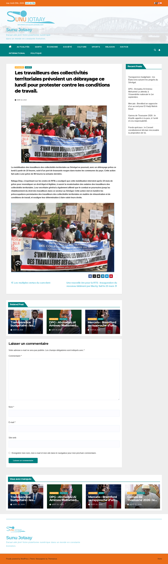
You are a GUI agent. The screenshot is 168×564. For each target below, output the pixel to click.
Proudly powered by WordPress (17, 559)
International (17, 53)
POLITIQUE (36, 53)
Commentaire (15, 356)
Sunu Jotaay (19, 29)
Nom (11, 407)
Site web (12, 438)
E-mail (12, 422)
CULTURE (81, 47)
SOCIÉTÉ (67, 47)
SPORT (101, 319)
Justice (124, 47)
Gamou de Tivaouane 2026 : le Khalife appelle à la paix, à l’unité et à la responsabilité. (143, 118)
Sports (96, 47)
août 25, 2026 (19, 504)
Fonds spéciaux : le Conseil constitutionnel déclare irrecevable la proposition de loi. (143, 130)
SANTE (38, 47)
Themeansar (52, 559)
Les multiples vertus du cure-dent (31, 282)
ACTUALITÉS (23, 47)
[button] (155, 50)
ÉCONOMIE (52, 47)
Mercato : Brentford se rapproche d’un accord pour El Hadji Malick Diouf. (142, 106)
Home (160, 559)
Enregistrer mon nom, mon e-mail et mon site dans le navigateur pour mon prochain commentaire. (54, 453)
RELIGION (110, 47)
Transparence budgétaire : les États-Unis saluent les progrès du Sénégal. (143, 79)
